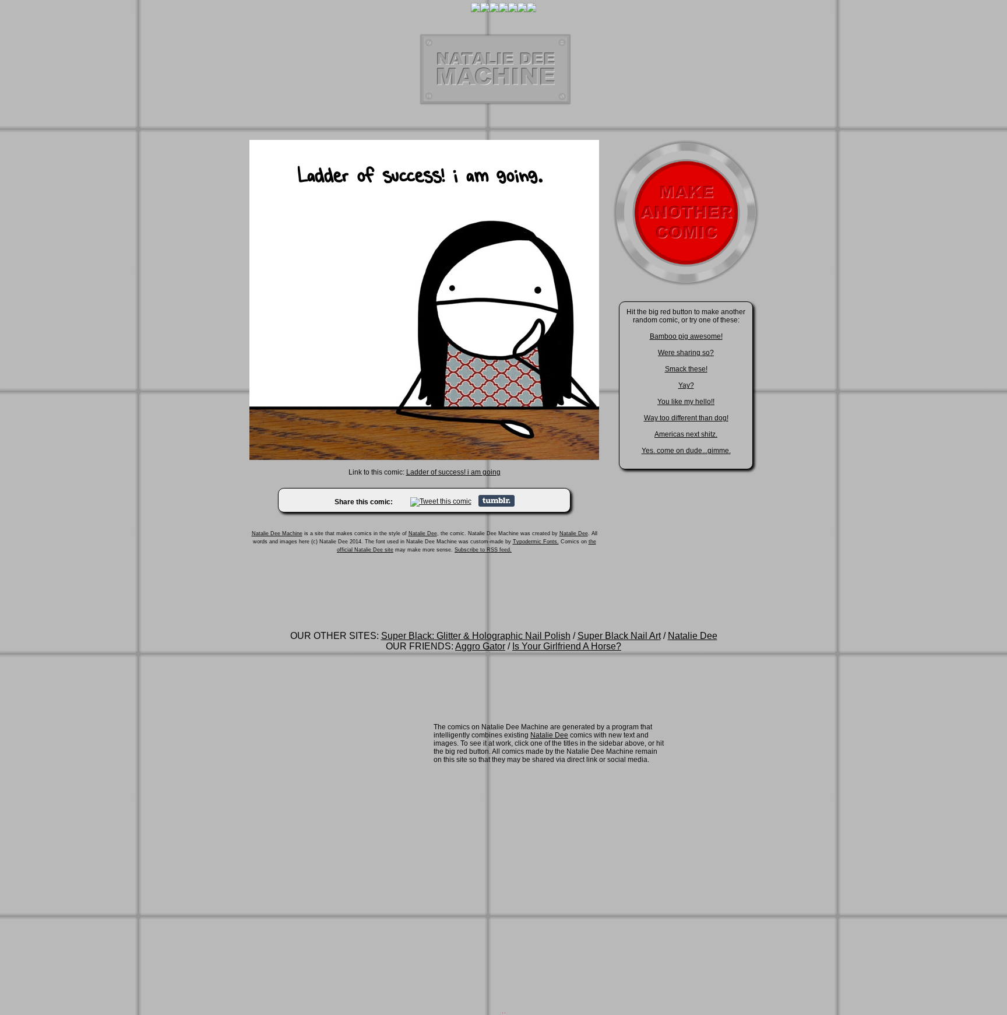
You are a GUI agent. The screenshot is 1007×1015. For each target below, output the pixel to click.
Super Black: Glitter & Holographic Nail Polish (476, 636)
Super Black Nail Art (619, 636)
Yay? (686, 385)
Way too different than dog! (686, 418)
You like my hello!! (685, 402)
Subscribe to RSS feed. (483, 550)
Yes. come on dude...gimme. (686, 451)
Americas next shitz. (685, 434)
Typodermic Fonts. (536, 542)
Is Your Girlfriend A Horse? (566, 646)
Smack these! (686, 369)
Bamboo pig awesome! (686, 336)
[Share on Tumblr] (496, 504)
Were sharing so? (686, 353)
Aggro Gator (480, 646)
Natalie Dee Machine (277, 533)
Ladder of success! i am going (453, 472)
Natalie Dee (423, 533)
